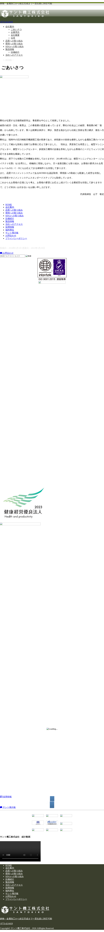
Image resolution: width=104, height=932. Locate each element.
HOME (8, 204)
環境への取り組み (14, 43)
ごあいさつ (16, 29)
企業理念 (15, 32)
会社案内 (9, 26)
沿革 (13, 38)
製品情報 (9, 49)
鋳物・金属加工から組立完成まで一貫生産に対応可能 (26, 919)
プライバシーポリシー (16, 238)
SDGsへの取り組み (14, 46)
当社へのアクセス (14, 55)
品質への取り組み (14, 41)
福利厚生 (9, 230)
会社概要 (15, 35)
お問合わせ (10, 235)
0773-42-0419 (6, 22)
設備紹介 (15, 52)
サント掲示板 (11, 233)
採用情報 (9, 227)
